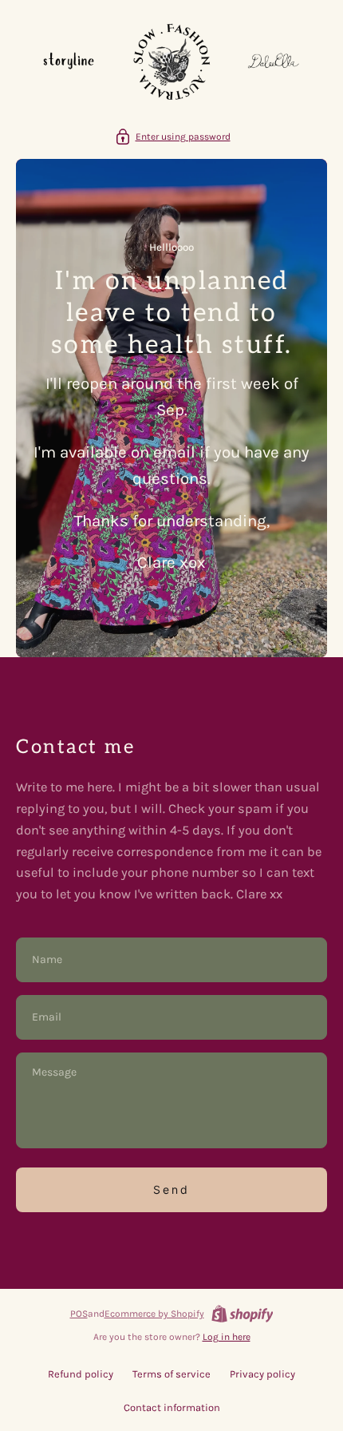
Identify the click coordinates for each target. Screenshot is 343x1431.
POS (79, 1313)
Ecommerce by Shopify (154, 1313)
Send (171, 1189)
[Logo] (171, 63)
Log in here (226, 1336)
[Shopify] (242, 1313)
